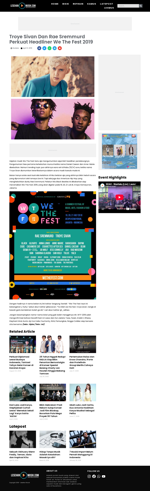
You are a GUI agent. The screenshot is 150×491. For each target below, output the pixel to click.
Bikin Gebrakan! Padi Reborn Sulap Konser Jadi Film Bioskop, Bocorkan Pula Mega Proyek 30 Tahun (50, 410)
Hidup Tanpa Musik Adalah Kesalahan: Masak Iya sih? (49, 454)
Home (55, 3)
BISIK (65, 3)
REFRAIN (78, 3)
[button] (39, 48)
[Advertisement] (75, 23)
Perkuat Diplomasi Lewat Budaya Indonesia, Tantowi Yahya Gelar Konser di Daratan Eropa (21, 362)
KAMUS (91, 3)
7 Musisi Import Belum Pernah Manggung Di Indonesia (81, 454)
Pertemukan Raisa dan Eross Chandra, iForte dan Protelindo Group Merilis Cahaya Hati (81, 362)
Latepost (106, 3)
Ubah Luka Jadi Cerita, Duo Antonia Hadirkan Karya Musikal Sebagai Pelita (81, 409)
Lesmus (109, 7)
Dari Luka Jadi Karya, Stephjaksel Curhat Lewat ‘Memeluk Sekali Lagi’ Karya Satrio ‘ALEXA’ (21, 410)
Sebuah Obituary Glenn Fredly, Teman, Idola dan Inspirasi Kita (22, 454)
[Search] (140, 6)
